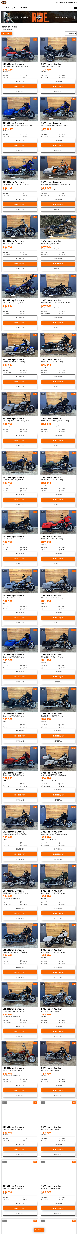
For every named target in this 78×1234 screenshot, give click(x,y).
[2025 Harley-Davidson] (58, 109)
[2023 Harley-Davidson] (58, 168)
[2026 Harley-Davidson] (20, 49)
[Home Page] (3, 2)
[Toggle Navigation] (75, 7)
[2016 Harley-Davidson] (58, 286)
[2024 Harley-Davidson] (58, 227)
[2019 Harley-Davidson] (20, 876)
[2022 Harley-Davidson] (58, 817)
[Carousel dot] (13, 59)
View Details (20, 91)
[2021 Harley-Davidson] (20, 345)
